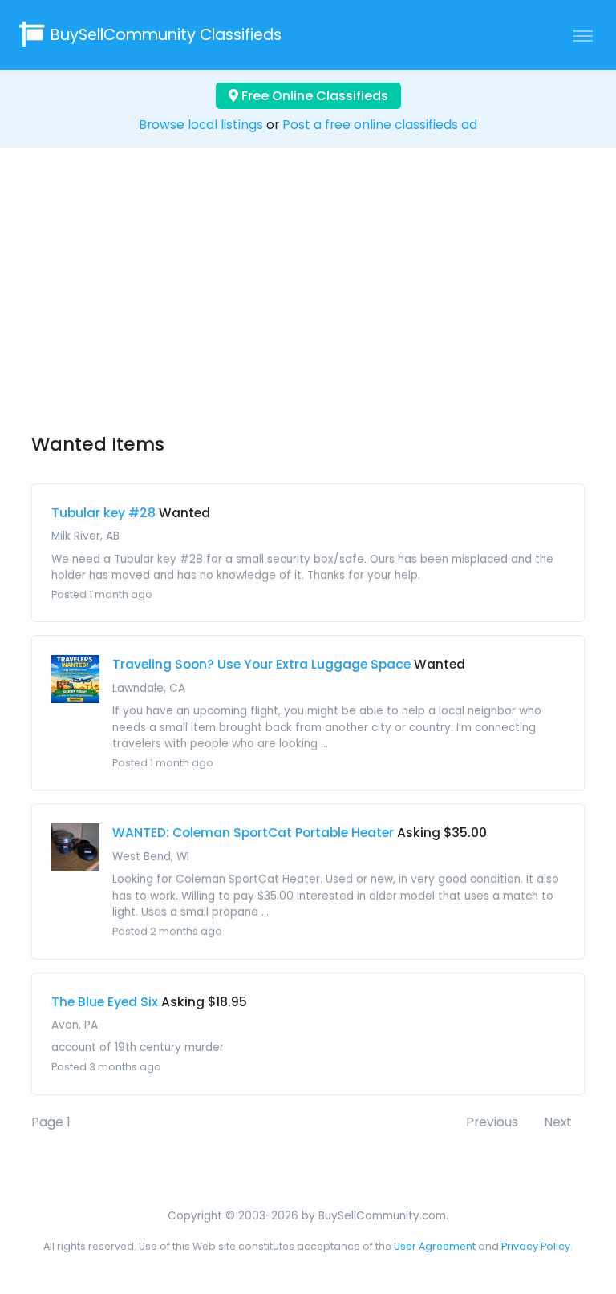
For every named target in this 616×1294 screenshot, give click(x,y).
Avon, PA (74, 1025)
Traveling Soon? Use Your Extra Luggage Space (261, 664)
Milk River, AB (85, 536)
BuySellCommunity (166, 35)
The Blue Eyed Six (104, 1001)
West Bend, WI (150, 856)
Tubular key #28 (103, 512)
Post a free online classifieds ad (379, 124)
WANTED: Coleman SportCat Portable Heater (253, 832)
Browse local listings (201, 124)
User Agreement (435, 1246)
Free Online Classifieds (313, 96)
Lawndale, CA (148, 688)
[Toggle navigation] (583, 35)
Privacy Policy (535, 1246)
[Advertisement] (308, 304)
